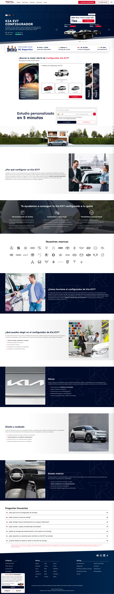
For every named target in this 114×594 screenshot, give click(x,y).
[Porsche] (67, 262)
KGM (45, 568)
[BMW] (39, 248)
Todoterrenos (97, 568)
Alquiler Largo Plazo (99, 563)
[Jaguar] (60, 262)
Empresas (32, 2)
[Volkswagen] (25, 248)
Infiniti (54, 566)
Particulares (25, 2)
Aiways (55, 571)
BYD (45, 571)
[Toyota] (67, 248)
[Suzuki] (53, 262)
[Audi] (32, 248)
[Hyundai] (88, 248)
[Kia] (25, 255)
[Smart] (53, 255)
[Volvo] (102, 255)
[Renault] (74, 248)
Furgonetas (79, 566)
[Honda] (39, 262)
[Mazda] (81, 255)
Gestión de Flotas (9, 563)
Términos (72, 590)
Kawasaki (37, 566)
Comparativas (8, 568)
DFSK (45, 574)
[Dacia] (19, 255)
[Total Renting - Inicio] (9, 2)
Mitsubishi (55, 574)
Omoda (46, 576)
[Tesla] (74, 262)
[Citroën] (53, 248)
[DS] (39, 255)
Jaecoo (37, 571)
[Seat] (19, 248)
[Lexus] (60, 255)
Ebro (36, 576)
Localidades (8, 571)
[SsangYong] (95, 255)
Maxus (54, 563)
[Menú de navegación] (111, 2)
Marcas (78, 574)
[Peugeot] (46, 248)
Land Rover (38, 574)
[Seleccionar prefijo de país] (59, 114)
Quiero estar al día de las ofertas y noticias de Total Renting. (70, 117)
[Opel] (102, 248)
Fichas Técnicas (9, 566)
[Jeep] (67, 255)
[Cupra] (46, 262)
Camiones (96, 566)
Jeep (45, 563)
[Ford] (60, 248)
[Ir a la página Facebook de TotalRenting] (97, 556)
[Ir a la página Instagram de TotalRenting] (100, 556)
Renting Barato (97, 571)
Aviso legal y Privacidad (56, 590)
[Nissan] (95, 248)
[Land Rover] (74, 255)
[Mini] (81, 248)
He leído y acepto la (67, 118)
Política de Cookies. (6, 584)
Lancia (46, 566)
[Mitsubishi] (32, 262)
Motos (45, 2)
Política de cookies (66, 590)
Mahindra (55, 568)
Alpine (54, 576)
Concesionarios (80, 563)
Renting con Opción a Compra (84, 568)
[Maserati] (81, 262)
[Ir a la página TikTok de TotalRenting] (107, 556)
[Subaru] (88, 255)
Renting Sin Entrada (82, 571)
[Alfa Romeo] (32, 255)
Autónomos (39, 2)
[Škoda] (46, 255)
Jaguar (37, 563)
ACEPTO (13, 587)
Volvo (36, 568)
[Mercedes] (12, 248)
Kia (9, 15)
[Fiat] (12, 255)
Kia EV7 (13, 15)
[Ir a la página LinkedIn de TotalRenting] (104, 556)
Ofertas (18, 2)
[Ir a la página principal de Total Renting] (6, 15)
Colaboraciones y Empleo (45, 590)
